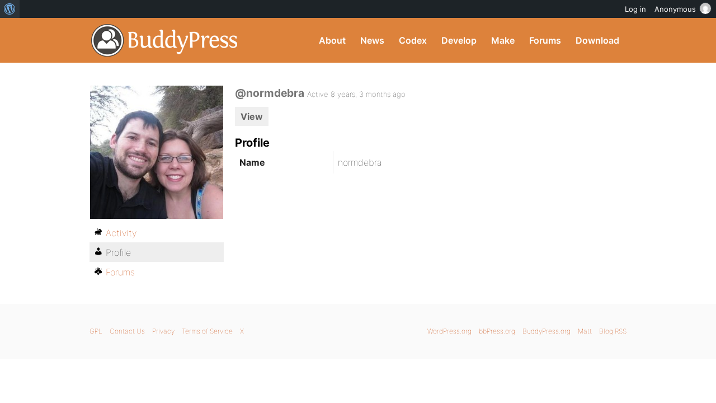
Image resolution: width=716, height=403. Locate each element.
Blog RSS (612, 331)
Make (503, 40)
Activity (121, 232)
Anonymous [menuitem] (675, 8)
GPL (96, 331)
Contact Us (127, 331)
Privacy (163, 331)
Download (597, 40)
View (252, 116)
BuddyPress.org (165, 40)
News (372, 40)
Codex (413, 40)
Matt (585, 331)
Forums (545, 40)
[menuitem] (10, 9)
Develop (459, 40)
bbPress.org (497, 331)
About (332, 40)
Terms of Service (207, 331)
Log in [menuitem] (635, 8)
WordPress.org (449, 331)
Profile (118, 252)
